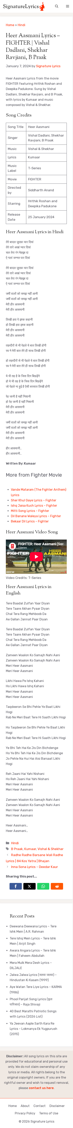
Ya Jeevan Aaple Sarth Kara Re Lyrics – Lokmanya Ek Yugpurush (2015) (33, 1029)
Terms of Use (48, 1113)
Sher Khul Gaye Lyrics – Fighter (33, 500)
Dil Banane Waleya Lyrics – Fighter (36, 516)
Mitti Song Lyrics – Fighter (30, 511)
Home (10, 25)
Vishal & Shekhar (50, 849)
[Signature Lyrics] (24, 6)
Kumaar (30, 849)
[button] (56, 6)
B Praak (17, 849)
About (25, 1106)
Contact (39, 1106)
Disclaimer (57, 1106)
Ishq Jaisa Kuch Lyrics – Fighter (34, 505)
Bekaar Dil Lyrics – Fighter (30, 521)
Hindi (21, 25)
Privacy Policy (25, 1113)
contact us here (41, 1088)
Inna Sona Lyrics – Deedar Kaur (34, 867)
